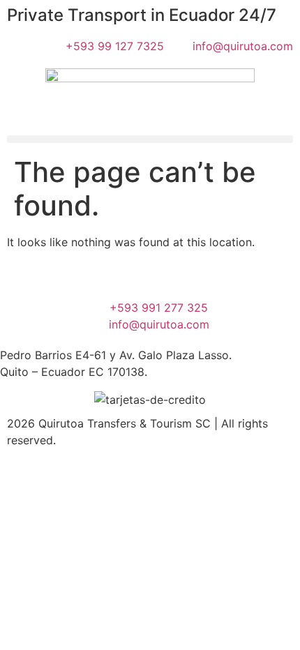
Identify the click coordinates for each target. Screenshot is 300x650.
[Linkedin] (257, 277)
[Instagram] (197, 277)
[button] (150, 139)
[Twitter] (77, 277)
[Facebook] (17, 277)
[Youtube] (137, 277)
